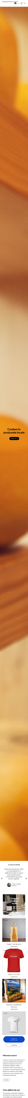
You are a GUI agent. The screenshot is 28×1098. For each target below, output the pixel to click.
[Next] (26, 878)
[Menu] (24, 3)
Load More (14, 1045)
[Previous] (2, 878)
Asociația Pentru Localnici (10, 1)
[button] (21, 3)
